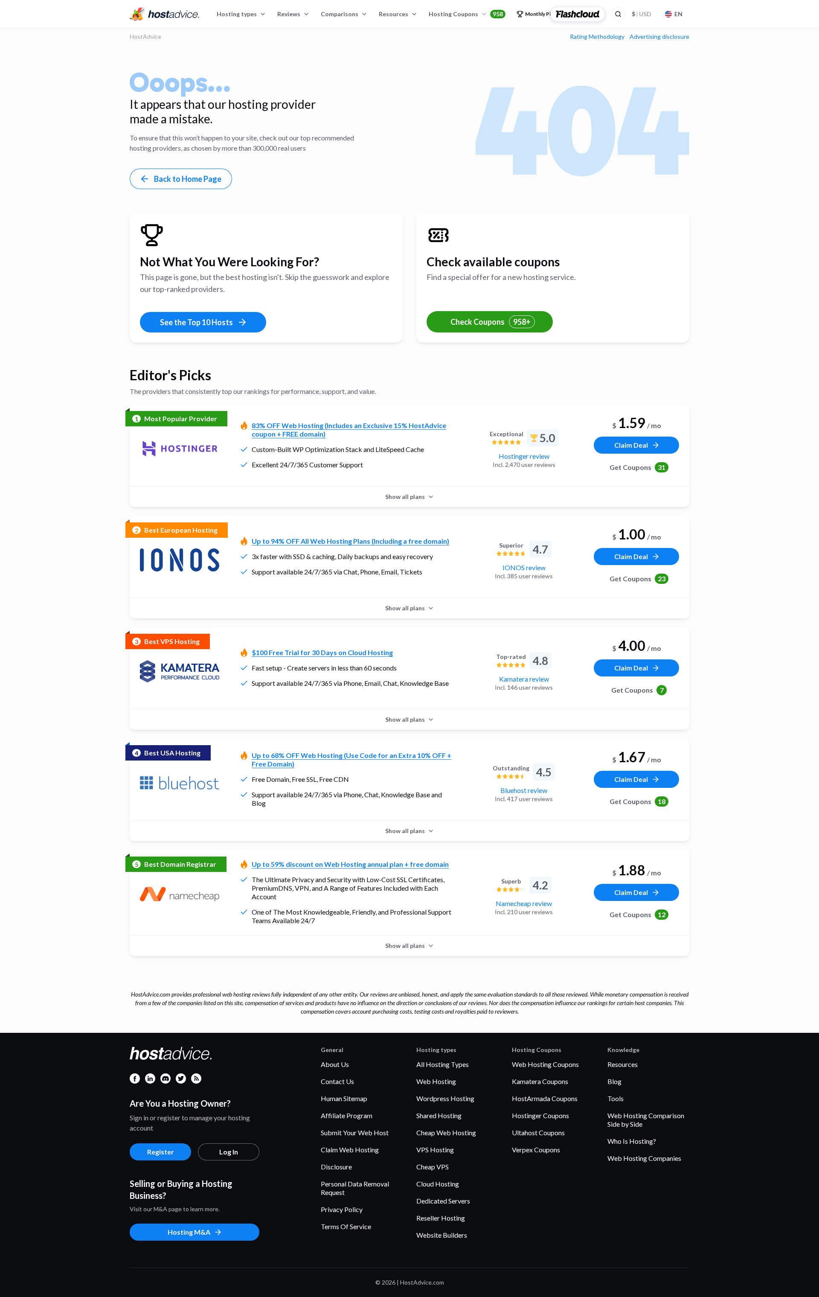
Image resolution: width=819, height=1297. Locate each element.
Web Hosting (436, 1081)
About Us (335, 1064)
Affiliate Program (346, 1115)
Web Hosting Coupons (545, 1064)
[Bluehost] (179, 783)
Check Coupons (490, 321)
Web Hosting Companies (644, 1158)
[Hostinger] (179, 449)
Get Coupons (637, 467)
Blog (614, 1081)
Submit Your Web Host (355, 1132)
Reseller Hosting (440, 1218)
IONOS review (524, 567)
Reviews (288, 13)
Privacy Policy (342, 1209)
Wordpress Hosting (445, 1098)
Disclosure (336, 1167)
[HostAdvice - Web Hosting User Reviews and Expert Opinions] (165, 14)
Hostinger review (524, 456)
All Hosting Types (442, 1064)
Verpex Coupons (536, 1149)
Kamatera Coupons (540, 1081)
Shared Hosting (439, 1115)
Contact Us (337, 1081)
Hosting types (237, 13)
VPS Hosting (435, 1149)
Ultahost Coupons (538, 1132)
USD (641, 13)
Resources (393, 13)
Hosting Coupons (466, 13)
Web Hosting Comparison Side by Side (645, 1119)
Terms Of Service (346, 1226)
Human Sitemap (344, 1098)
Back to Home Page (187, 179)
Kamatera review (524, 679)
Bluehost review (523, 790)
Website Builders (441, 1235)
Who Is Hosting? (631, 1141)
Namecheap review (524, 903)
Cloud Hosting (437, 1184)
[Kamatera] (179, 671)
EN (678, 13)
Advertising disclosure (659, 36)
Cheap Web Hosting (446, 1132)
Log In (228, 1152)
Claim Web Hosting (350, 1149)
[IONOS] (179, 560)
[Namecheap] (179, 894)
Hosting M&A (189, 1232)
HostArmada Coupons (545, 1098)
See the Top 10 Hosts (196, 322)
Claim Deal (631, 445)
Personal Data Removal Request (355, 1188)
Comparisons (339, 13)
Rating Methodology (597, 36)
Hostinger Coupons (540, 1115)
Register (160, 1152)
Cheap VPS (432, 1167)
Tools (615, 1098)
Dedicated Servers (443, 1201)
